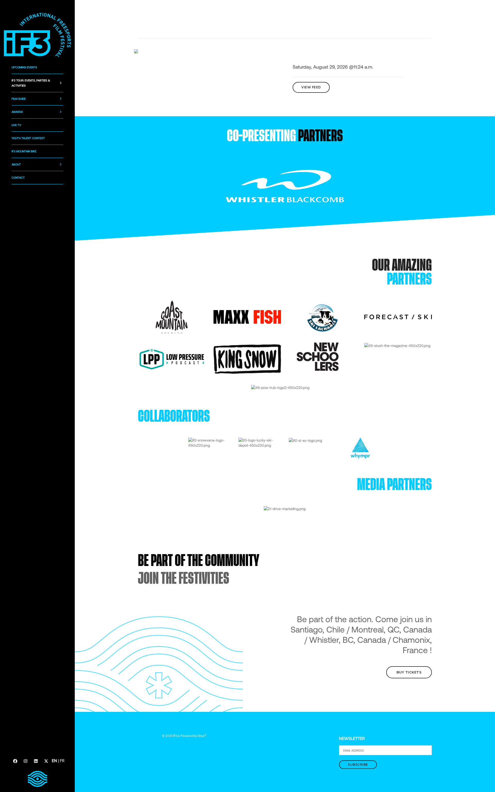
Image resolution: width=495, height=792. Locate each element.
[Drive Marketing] (285, 508)
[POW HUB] (280, 387)
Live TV (16, 125)
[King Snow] (247, 358)
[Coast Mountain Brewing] (171, 316)
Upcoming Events (24, 67)
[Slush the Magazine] (397, 345)
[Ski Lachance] (322, 316)
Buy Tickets (409, 672)
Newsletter (352, 738)
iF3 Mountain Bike (24, 151)
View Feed (311, 87)
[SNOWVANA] (209, 442)
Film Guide (19, 98)
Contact (18, 177)
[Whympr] (360, 447)
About (16, 164)
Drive (202, 735)
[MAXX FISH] (247, 316)
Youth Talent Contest (28, 138)
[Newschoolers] (318, 356)
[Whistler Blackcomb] (285, 185)
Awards (17, 111)
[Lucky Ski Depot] (259, 442)
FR (62, 760)
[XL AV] (305, 440)
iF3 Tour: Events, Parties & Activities (31, 83)
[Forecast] (398, 316)
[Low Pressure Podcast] (171, 358)
